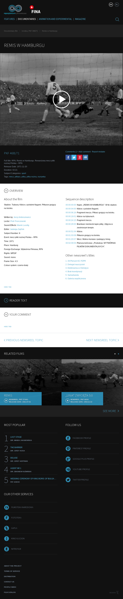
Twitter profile (81, 479)
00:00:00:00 (71, 205)
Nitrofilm (16, 548)
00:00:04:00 (71, 209)
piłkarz (17, 177)
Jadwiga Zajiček (17, 229)
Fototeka (16, 517)
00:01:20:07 (71, 239)
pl (117, 4)
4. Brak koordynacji (74, 271)
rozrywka (41, 177)
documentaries (27, 19)
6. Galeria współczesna (76, 278)
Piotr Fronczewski (18, 221)
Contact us (9, 582)
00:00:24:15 (71, 220)
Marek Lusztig (23, 225)
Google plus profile (83, 458)
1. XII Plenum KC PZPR (76, 261)
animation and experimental (55, 19)
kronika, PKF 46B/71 (30, 31)
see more (109, 411)
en (111, 4)
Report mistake (98, 152)
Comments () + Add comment (78, 152)
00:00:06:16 (71, 212)
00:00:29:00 (71, 224)
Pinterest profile (82, 448)
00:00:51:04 (71, 231)
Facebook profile (82, 438)
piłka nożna (32, 177)
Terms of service (12, 571)
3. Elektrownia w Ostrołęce (77, 268)
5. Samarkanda (72, 275)
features (9, 19)
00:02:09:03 (71, 243)
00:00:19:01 (71, 216)
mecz (11, 177)
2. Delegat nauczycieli (75, 264)
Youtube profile (81, 469)
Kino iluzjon (18, 538)
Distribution (9, 576)
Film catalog (10, 592)
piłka (23, 177)
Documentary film (11, 31)
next (101, 340)
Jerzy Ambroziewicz (22, 217)
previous (24, 340)
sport (24, 173)
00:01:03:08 (71, 235)
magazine (80, 19)
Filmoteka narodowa (22, 507)
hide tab (7, 287)
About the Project (12, 566)
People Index (10, 587)
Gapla (14, 528)
